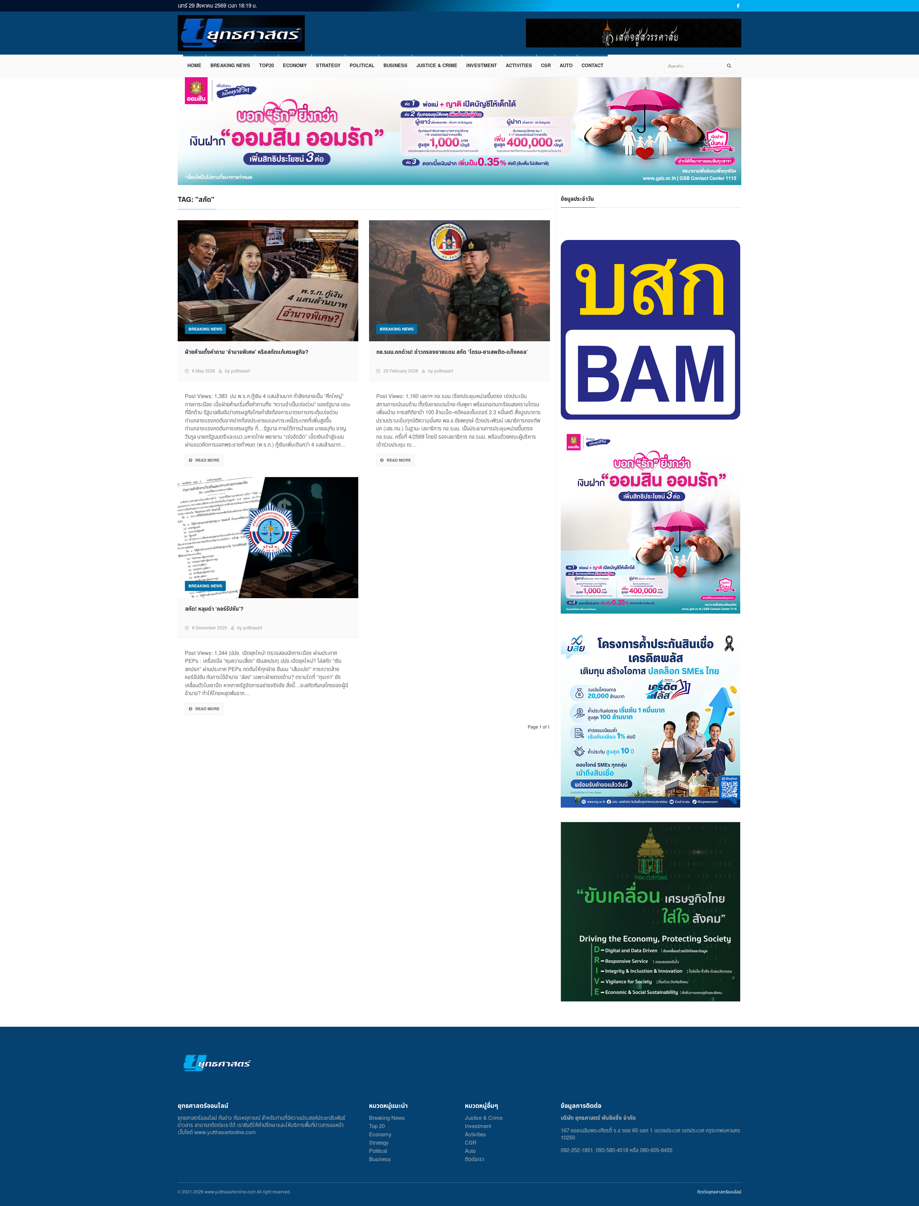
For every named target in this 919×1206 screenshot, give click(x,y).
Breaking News (387, 1117)
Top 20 (377, 1125)
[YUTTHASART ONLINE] (241, 33)
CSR (546, 65)
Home (194, 65)
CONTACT (592, 65)
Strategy (379, 1142)
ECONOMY (295, 65)
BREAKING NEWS (230, 65)
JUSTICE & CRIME (436, 65)
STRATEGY (328, 65)
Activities (475, 1134)
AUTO (566, 65)
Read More (207, 460)
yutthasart (240, 371)
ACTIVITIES (519, 65)
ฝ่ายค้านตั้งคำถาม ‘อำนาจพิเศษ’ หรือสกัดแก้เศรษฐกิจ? (246, 352)
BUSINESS (395, 65)
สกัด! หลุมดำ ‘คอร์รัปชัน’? (216, 609)
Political (378, 1150)
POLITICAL (362, 65)
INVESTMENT (481, 65)
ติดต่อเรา (474, 1159)
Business (380, 1159)
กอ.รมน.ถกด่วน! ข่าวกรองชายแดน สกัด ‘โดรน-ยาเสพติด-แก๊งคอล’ (452, 352)
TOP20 (266, 65)
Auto (470, 1150)
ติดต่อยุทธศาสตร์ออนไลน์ (719, 1191)
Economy (380, 1134)
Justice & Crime (484, 1117)
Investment (478, 1125)
